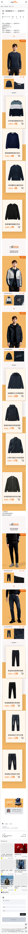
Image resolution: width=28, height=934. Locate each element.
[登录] (26, 2)
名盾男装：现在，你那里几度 (7, 871)
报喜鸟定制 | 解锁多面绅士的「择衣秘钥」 (20, 871)
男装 (10, 6)
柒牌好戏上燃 (18, 854)
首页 (3, 6)
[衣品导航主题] (14, 1)
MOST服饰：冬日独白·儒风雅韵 (21, 887)
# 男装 (6, 823)
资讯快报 (6, 6)
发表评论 (23, 914)
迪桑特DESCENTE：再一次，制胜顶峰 (7, 887)
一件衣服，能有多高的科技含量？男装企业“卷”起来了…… (7, 855)
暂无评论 (6, 892)
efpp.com (9, 929)
